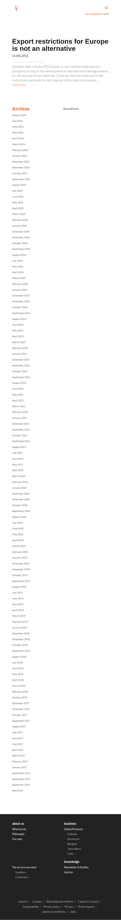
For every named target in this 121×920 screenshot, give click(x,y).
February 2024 (20, 283)
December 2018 (20, 633)
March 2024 (18, 277)
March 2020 (18, 545)
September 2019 (21, 580)
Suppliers (20, 872)
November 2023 (21, 301)
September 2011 (21, 784)
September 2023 (21, 312)
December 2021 (20, 423)
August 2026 (19, 114)
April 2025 (18, 208)
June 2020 (17, 528)
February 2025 (20, 219)
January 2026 (19, 155)
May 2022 (17, 394)
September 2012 (21, 778)
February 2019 (20, 621)
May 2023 (17, 330)
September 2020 (21, 510)
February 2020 (20, 551)
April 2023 (18, 336)
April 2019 (18, 610)
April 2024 (18, 272)
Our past (17, 839)
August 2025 (19, 184)
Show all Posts (71, 108)
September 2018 (21, 650)
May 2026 (17, 132)
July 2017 (17, 732)
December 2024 (20, 231)
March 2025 (18, 213)
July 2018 (17, 662)
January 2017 (19, 767)
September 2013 (21, 773)
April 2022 (18, 400)
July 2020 (17, 522)
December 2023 (20, 295)
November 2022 (21, 365)
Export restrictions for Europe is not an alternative (60, 45)
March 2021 (18, 475)
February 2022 (20, 411)
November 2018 (21, 639)
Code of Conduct (88, 901)
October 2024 (19, 243)
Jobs (73, 911)
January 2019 (19, 627)
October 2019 (19, 575)
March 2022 (18, 406)
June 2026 (17, 126)
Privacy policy (51, 906)
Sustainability (31, 906)
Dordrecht (73, 839)
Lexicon (68, 872)
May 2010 (17, 790)
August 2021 (19, 446)
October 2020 (19, 505)
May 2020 (17, 534)
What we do (19, 829)
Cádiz (70, 853)
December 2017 (20, 703)
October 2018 (19, 644)
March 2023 (18, 342)
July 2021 (17, 452)
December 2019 (20, 563)
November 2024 (21, 237)
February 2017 (20, 761)
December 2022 (20, 359)
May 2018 (17, 673)
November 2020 (21, 499)
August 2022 (19, 382)
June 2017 (17, 738)
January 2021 (19, 487)
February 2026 (20, 149)
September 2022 (21, 377)
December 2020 (20, 493)
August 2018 (19, 656)
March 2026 (18, 144)
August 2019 (19, 586)
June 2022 (17, 388)
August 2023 (19, 318)
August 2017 (19, 726)
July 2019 (17, 592)
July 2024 (17, 260)
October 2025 (19, 173)
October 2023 (19, 307)
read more (19, 85)
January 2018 (19, 697)
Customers (21, 877)
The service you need (24, 867)
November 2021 (21, 429)
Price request (86, 906)
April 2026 (18, 138)
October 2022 (19, 371)
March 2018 (18, 685)
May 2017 (17, 743)
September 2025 (21, 179)
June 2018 (17, 668)
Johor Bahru (74, 848)
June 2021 (17, 458)
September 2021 (21, 441)
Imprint (22, 901)
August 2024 (19, 254)
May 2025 (17, 202)
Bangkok (72, 843)
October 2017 (19, 714)
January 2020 (19, 557)
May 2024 (17, 266)
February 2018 (20, 691)
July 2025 (17, 190)
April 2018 (18, 679)
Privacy (69, 906)
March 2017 (18, 755)
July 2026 (17, 120)
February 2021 (20, 481)
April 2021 (18, 470)
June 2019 (17, 598)
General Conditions (54, 911)
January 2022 (19, 417)
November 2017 (21, 708)
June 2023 (17, 324)
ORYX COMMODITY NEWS (97, 14)
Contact (37, 901)
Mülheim (72, 834)
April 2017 (18, 749)
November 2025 (21, 167)
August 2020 (19, 516)
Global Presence (73, 829)
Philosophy (18, 834)
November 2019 (21, 569)
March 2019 (18, 615)
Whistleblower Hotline (59, 901)
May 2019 (17, 604)
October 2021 (19, 435)
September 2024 (21, 248)
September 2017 (21, 720)
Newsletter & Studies (76, 867)
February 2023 (20, 347)
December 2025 (20, 161)
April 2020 (18, 540)
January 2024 (19, 289)
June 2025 (17, 196)
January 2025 (19, 225)
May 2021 (17, 464)
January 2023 (19, 353)
